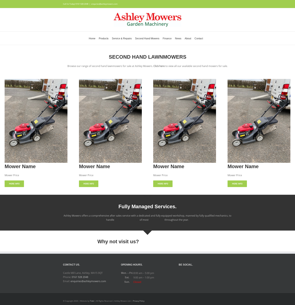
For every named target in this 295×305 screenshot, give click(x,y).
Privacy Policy (138, 301)
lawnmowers (156, 219)
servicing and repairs (127, 219)
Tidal (92, 301)
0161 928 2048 (80, 277)
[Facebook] (201, 273)
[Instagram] (209, 273)
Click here (159, 66)
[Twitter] (205, 273)
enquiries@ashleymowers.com (104, 4)
